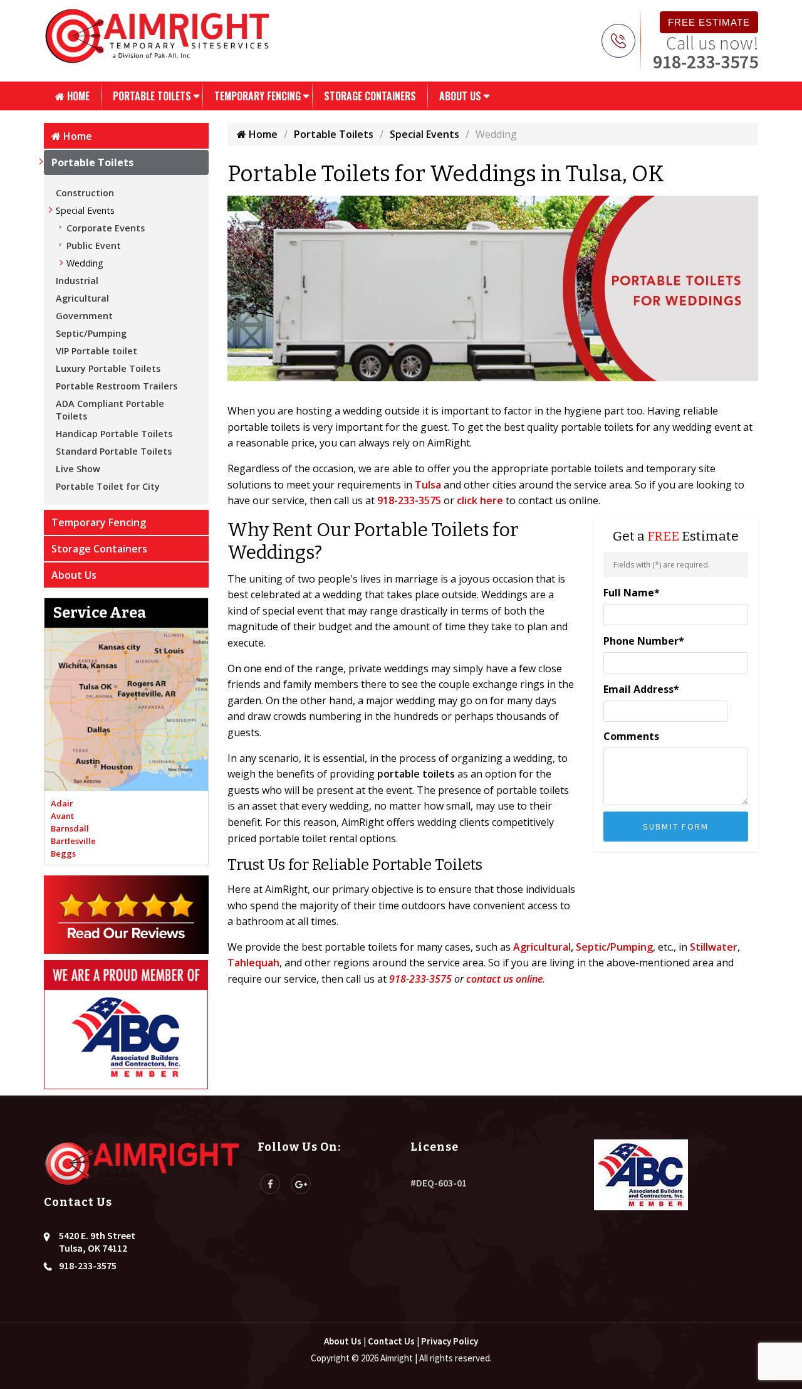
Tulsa (428, 485)
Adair (62, 803)
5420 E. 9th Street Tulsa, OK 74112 (97, 1241)
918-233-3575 (705, 61)
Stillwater (713, 947)
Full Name (631, 592)
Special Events (85, 210)
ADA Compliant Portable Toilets (110, 410)
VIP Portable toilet (96, 351)
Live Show (78, 469)
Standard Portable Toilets (114, 451)
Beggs (63, 853)
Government (84, 316)
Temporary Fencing (257, 95)
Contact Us (391, 1341)
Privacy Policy (449, 1341)
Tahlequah (253, 962)
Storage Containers (370, 95)
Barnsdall (70, 828)
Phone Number (643, 641)
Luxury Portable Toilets (108, 368)
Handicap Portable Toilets (114, 434)
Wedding (84, 263)
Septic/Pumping (91, 333)
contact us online (504, 979)
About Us (460, 95)
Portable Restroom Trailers (116, 386)
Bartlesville (73, 841)
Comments (631, 736)
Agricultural (82, 298)
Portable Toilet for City (108, 486)
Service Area (99, 612)
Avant (62, 815)
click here (480, 500)
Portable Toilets (152, 95)
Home (77, 95)
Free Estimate (709, 22)
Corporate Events (105, 228)
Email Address (641, 689)
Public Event (93, 245)
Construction (85, 193)
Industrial (77, 281)
